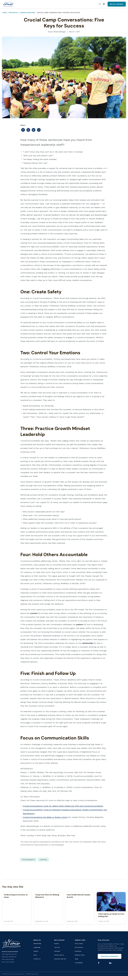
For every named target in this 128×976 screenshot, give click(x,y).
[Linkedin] (110, 963)
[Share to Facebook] (23, 130)
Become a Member (116, 4)
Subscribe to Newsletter (109, 956)
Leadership (43, 859)
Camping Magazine (27, 12)
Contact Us (36, 959)
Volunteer (57, 951)
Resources (13, 12)
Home (4, 12)
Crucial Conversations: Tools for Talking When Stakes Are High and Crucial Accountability (63, 806)
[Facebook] (99, 963)
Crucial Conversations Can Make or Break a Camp (45, 817)
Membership (37, 943)
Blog (76, 959)
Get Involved (59, 940)
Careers (35, 951)
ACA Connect (79, 947)
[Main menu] (104, 4)
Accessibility (79, 962)
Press (35, 955)
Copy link (39, 130)
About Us (37, 940)
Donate (56, 943)
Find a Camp (79, 943)
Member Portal (79, 955)
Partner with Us (59, 955)
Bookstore (78, 951)
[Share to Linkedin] (33, 130)
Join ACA (57, 947)
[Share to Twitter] (28, 130)
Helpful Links (80, 940)
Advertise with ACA (60, 959)
